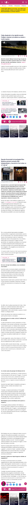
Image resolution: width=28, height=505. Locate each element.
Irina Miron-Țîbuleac (12, 114)
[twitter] (22, 56)
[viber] (26, 56)
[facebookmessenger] (18, 56)
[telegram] (24, 56)
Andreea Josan (10, 482)
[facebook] (20, 56)
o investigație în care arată (11, 202)
